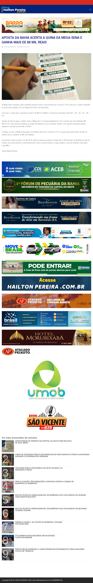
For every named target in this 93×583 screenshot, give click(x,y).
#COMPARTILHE (56, 580)
